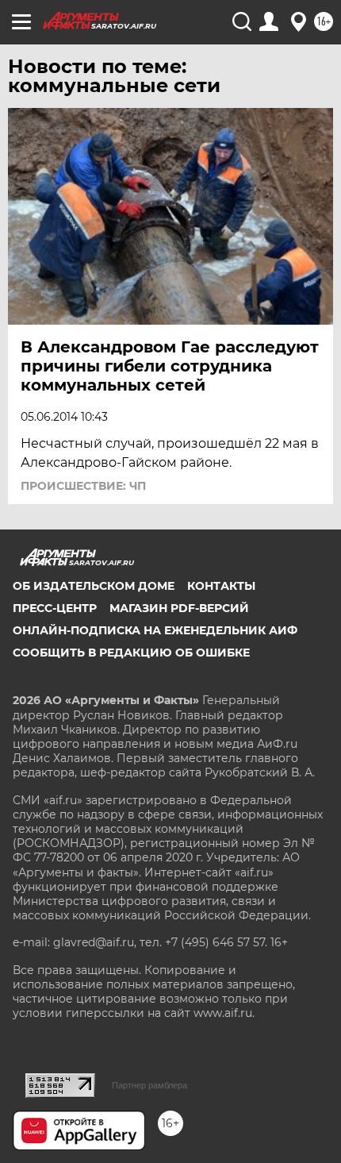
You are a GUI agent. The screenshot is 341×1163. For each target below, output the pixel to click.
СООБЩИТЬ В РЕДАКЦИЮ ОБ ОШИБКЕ (131, 652)
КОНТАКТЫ (221, 586)
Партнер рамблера (149, 1085)
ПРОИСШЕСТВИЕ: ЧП (83, 485)
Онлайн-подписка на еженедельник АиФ (155, 630)
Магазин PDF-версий (179, 608)
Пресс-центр (55, 608)
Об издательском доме (93, 586)
